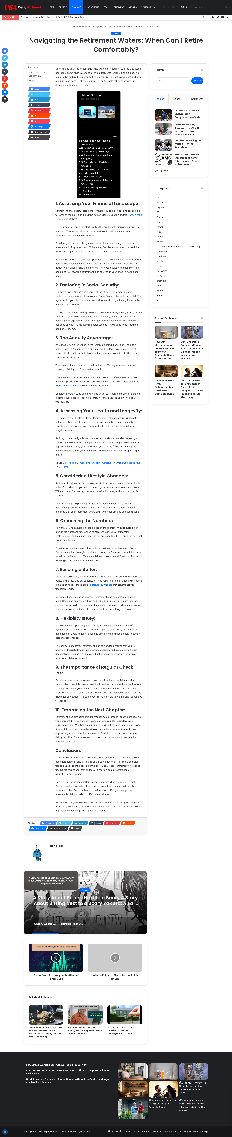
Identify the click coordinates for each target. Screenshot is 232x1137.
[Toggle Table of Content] (113, 136)
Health (160, 241)
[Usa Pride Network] (22, 7)
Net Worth (162, 271)
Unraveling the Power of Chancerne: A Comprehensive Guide (188, 114)
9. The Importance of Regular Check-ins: (97, 182)
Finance (76, 7)
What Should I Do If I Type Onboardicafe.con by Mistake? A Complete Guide (166, 387)
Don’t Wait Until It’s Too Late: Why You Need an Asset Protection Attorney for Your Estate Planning (45, 1032)
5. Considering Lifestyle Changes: (94, 164)
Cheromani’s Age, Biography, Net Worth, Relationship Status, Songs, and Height (187, 129)
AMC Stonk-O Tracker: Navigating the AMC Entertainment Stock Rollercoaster (187, 159)
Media (160, 261)
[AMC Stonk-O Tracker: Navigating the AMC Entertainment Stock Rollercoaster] (163, 159)
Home (51, 7)
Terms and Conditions (152, 1131)
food (159, 232)
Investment (92, 7)
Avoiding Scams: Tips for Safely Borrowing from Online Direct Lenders (85, 1030)
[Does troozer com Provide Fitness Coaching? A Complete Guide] (163, 1107)
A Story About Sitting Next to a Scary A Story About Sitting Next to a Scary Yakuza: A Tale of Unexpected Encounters (85, 903)
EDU (159, 212)
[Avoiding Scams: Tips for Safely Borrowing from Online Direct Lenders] (85, 1015)
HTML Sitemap (200, 1131)
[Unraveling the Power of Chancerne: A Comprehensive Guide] (163, 115)
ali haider (34, 67)
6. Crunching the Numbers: (95, 169)
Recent (177, 98)
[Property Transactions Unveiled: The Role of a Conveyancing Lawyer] (124, 1015)
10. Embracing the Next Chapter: (95, 189)
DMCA (136, 1131)
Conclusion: (88, 194)
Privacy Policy (171, 1131)
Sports (132, 7)
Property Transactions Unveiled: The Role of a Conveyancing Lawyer (120, 1030)
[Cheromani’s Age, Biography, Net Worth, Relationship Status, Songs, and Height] (163, 129)
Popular (159, 98)
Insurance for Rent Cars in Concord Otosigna (179, 246)
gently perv (161, 170)
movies (160, 266)
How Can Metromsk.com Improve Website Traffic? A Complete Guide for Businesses (165, 350)
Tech (106, 7)
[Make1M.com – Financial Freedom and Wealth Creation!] (87, 112)
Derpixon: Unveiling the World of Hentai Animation (188, 144)
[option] (85, 902)
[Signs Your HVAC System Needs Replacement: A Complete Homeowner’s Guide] (193, 1089)
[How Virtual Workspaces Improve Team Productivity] (133, 1071)
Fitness (160, 222)
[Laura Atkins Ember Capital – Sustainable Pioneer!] (106, 112)
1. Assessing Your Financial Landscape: (95, 142)
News (159, 276)
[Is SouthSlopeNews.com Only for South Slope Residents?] (133, 1109)
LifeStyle (161, 256)
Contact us (148, 7)
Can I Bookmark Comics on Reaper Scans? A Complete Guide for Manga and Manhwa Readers (192, 350)
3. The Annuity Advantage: (95, 151)
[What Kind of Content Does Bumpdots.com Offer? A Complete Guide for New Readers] (193, 1107)
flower (160, 227)
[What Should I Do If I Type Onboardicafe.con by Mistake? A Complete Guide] (166, 371)
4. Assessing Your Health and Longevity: (97, 157)
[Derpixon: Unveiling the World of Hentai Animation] (163, 145)
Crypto (63, 7)
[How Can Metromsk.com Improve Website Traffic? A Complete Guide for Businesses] (166, 332)
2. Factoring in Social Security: (97, 147)
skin (159, 285)
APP (159, 197)
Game (160, 236)
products (161, 280)
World (159, 300)
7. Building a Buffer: (91, 173)
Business (119, 7)
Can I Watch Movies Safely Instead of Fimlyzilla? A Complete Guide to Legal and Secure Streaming (69, 17)
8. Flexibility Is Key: (91, 176)
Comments (197, 98)
